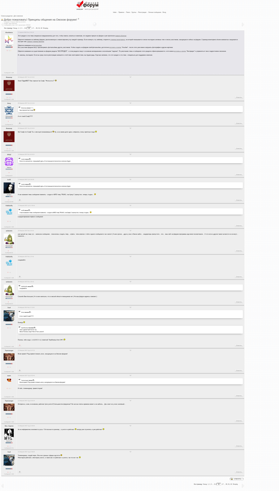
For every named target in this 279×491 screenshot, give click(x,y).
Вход (164, 12)
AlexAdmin (9, 32)
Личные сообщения (154, 12)
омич (9, 375)
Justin (23, 159)
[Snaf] (19, 123)
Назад (15, 28)
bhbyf (9, 154)
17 (33, 28)
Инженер (9, 77)
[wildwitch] (19, 276)
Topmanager (9, 350)
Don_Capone (9, 426)
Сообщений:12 (9, 124)
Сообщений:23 (9, 252)
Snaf (9, 307)
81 (39, 28)
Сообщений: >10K (9, 72)
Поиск (128, 12)
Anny (9, 103)
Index (115, 12)
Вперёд (45, 28)
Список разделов (6, 16)
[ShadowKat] (19, 472)
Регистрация (142, 12)
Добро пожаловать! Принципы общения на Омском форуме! (40, 19)
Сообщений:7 (9, 175)
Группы (134, 12)
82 (41, 28)
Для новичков (18, 16)
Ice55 (9, 179)
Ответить (239, 97)
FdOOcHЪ (9, 205)
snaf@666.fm (35, 340)
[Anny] (19, 345)
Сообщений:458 (9, 201)
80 (36, 28)
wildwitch (9, 231)
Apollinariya (24, 327)
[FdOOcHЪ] (19, 200)
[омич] (19, 370)
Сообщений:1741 (9, 448)
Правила (121, 12)
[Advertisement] (57, 64)
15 (25, 28)
